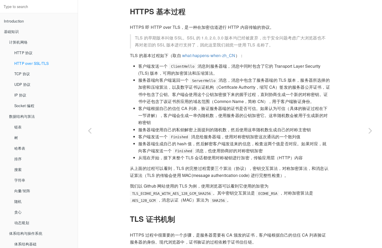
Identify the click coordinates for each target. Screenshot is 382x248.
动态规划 (21, 222)
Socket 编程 (24, 105)
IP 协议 (20, 95)
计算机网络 (18, 42)
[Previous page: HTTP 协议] (89, 130)
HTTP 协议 (23, 52)
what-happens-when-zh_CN (208, 55)
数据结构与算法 (22, 116)
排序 (18, 158)
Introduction (14, 21)
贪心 (18, 212)
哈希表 (19, 148)
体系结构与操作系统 (25, 233)
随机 (18, 201)
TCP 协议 (22, 73)
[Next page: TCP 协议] (370, 130)
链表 (18, 126)
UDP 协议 (22, 84)
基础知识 (11, 31)
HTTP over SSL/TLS (31, 63)
